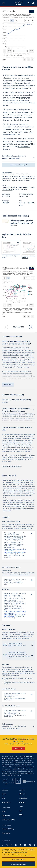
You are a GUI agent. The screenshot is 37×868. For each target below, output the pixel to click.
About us (22, 794)
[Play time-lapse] (4, 51)
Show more (7, 384)
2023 (32, 305)
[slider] (13, 51)
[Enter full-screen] (32, 59)
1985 (9, 305)
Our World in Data (18, 3)
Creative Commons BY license (15, 504)
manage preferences (28, 855)
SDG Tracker (6, 815)
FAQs (8, 775)
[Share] (28, 59)
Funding (21, 802)
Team (21, 806)
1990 (9, 51)
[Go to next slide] (31, 327)
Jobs (20, 811)
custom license (18, 769)
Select (27, 278)
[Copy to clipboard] (29, 533)
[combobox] (28, 3)
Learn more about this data (14, 55)
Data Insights (6, 802)
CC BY (4, 59)
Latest (3, 811)
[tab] (4, 20)
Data (3, 798)
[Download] (24, 59)
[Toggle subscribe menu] (33, 3)
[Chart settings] (32, 20)
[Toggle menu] (4, 3)
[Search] (28, 3)
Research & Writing (8, 829)
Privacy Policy (16, 855)
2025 (32, 51)
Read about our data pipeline (11, 466)
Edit (28, 20)
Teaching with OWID (8, 820)
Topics (4, 794)
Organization (23, 798)
